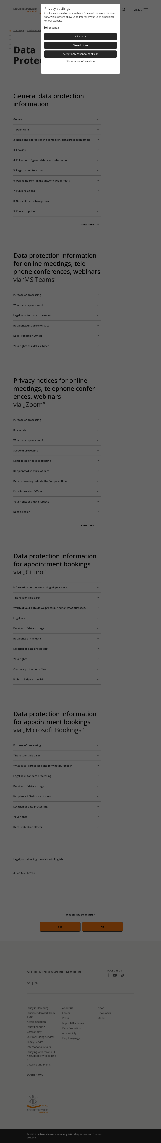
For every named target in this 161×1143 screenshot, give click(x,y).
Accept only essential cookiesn (80, 54)
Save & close (80, 45)
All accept (80, 36)
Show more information (81, 61)
